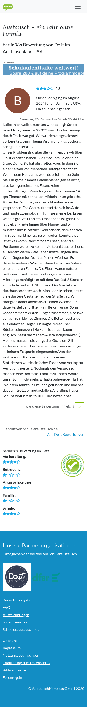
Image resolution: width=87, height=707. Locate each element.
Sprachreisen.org (16, 622)
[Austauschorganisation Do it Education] (17, 577)
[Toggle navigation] (77, 6)
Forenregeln (12, 677)
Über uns (10, 640)
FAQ (6, 607)
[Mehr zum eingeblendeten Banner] (43, 69)
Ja (79, 406)
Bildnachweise (14, 670)
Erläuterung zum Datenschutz (26, 662)
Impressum (12, 648)
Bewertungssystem (18, 600)
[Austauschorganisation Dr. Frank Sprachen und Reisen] (46, 577)
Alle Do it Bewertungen (65, 434)
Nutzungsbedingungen (21, 655)
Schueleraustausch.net (21, 629)
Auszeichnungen (16, 614)
